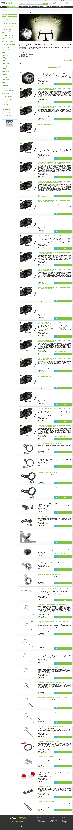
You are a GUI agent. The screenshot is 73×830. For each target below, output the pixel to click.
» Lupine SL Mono (5, 74)
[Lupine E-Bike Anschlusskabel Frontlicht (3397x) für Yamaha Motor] (28, 732)
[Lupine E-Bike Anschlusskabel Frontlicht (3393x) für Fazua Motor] (28, 673)
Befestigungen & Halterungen (7, 18)
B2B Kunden (63, 0)
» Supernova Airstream (6, 87)
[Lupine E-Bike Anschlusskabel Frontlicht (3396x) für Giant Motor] (28, 687)
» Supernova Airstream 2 (6, 88)
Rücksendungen (52, 822)
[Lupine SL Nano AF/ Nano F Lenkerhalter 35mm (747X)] (28, 463)
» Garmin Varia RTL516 (6, 47)
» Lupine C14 (4, 54)
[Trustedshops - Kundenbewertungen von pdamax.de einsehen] (5, 123)
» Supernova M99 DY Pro (6, 98)
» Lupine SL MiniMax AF (6, 77)
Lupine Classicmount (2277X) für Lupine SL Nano (48, 531)
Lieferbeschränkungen (53, 820)
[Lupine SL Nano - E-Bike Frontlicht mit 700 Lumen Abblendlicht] (28, 77)
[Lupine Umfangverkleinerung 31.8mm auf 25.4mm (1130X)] (28, 565)
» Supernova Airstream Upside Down (8, 90)
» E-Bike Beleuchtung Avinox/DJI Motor (9, 23)
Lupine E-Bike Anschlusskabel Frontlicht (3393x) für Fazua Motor (51, 667)
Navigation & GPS (38, 6)
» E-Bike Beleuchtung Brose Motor (8, 29)
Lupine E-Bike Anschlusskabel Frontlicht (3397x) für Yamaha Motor (52, 726)
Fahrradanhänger (58, 6)
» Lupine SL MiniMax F (6, 76)
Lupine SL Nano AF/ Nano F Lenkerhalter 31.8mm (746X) (50, 443)
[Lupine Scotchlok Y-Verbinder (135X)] (28, 775)
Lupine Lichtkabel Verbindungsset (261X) (46, 756)
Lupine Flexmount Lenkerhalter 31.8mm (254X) (48, 472)
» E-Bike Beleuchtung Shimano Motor (8, 41)
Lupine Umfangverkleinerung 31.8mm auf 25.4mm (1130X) (50, 560)
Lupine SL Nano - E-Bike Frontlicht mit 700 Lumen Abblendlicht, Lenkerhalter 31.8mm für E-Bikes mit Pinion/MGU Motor (54, 341)
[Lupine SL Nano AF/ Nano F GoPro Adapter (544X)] (28, 522)
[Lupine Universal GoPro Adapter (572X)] (28, 507)
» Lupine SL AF (4, 66)
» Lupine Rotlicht (5, 61)
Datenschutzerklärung (65, 822)
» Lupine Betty (4, 50)
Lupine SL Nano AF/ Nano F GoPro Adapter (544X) (48, 516)
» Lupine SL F (4, 69)
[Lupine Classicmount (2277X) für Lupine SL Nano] (28, 536)
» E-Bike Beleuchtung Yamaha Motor (8, 44)
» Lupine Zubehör (5, 85)
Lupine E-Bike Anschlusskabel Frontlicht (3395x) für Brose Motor (51, 638)
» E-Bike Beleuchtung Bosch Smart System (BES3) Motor (8, 27)
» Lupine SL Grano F (5, 72)
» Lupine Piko (4, 60)
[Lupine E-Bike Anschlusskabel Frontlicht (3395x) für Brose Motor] (28, 643)
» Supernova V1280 (5, 117)
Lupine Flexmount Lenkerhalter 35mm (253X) (47, 487)
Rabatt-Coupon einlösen (41, 821)
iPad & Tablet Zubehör (31, 6)
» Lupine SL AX (4, 68)
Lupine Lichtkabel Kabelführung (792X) (46, 801)
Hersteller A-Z (64, 6)
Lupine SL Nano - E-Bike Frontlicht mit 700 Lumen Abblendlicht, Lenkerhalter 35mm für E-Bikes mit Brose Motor (54, 219)
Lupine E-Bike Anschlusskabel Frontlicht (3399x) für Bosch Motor (52, 604)
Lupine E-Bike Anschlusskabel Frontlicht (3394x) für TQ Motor (51, 712)
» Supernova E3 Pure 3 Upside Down (8, 96)
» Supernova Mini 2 (5, 104)
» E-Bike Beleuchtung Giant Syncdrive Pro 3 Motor (9, 38)
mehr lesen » (40, 78)
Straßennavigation (51, 6)
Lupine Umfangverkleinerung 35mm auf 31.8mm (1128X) (49, 574)
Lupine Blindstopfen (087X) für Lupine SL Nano (48, 546)
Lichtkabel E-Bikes (5, 20)
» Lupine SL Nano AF (5, 80)
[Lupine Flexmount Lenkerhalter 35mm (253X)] (28, 492)
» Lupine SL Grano (5, 71)
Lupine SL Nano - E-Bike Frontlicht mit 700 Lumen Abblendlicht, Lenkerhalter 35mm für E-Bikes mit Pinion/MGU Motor (54, 426)
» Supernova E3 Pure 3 (6, 95)
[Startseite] (1, 7)
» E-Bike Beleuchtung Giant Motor (8, 35)
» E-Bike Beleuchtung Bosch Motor (8, 25)
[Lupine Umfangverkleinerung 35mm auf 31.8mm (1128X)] (28, 579)
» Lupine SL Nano (5, 14)
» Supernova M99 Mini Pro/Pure (7, 99)
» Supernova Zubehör (6, 118)
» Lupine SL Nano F (5, 79)
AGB (62, 820)
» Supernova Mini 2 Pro (6, 106)
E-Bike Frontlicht (5, 19)
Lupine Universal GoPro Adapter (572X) (46, 501)
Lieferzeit (51, 821)
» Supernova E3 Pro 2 (6, 93)
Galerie (66, 60)
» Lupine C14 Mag (5, 55)
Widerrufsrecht (64, 821)
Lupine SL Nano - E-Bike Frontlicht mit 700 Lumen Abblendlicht (51, 71)
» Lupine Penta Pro (5, 58)
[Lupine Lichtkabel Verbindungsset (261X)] (28, 761)
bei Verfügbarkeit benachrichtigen (61, 351)
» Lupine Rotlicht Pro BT (6, 65)
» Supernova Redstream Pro (7, 107)
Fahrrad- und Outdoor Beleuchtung (13, 6)
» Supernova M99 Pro (6, 101)
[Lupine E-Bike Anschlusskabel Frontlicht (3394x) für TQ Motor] (28, 717)
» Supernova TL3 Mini (6, 110)
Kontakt (63, 823)
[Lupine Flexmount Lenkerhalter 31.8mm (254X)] (28, 477)
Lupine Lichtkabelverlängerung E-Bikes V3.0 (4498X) (49, 741)
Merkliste (39, 820)
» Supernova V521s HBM (6, 115)
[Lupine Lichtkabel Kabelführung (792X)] (28, 806)
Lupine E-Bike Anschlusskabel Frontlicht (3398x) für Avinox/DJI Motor (52, 652)
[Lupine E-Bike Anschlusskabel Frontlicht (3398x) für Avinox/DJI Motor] (28, 658)
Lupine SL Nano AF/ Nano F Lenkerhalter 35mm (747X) (49, 457)
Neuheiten (5, 6)
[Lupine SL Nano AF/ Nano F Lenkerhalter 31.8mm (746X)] (28, 448)
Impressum (64, 825)
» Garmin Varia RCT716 (6, 49)
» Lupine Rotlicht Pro (5, 63)
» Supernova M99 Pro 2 (6, 102)
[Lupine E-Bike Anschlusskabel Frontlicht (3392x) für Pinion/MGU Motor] (28, 702)
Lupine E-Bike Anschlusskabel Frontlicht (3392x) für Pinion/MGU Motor (53, 697)
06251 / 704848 (19, 822)
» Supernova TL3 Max (6, 109)
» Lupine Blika (4, 52)
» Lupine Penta (4, 57)
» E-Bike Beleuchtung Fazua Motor (8, 33)
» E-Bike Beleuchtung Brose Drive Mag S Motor (9, 32)
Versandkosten (44, 102)
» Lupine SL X (4, 82)
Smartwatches (45, 6)
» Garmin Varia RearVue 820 (7, 46)
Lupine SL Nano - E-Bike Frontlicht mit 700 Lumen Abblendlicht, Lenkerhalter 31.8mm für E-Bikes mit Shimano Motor (54, 89)
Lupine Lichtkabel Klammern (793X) (45, 786)
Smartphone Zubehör (23, 6)
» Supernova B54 (5, 91)
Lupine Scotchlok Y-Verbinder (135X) (45, 770)
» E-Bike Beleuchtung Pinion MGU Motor (9, 39)
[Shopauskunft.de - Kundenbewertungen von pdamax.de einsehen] (9, 123)
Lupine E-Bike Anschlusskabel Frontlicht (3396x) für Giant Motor (51, 682)
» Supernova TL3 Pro (6, 112)
